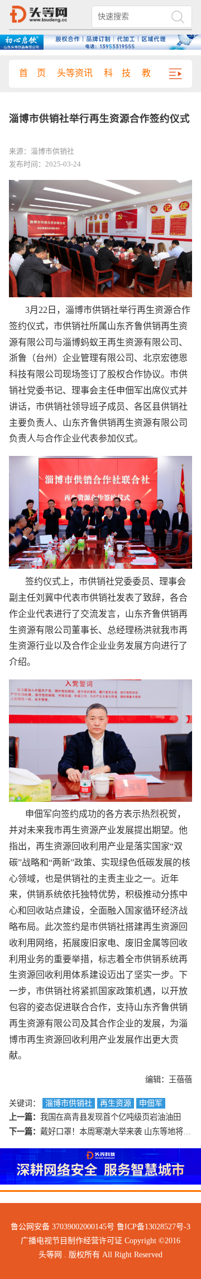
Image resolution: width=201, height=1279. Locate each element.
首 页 (32, 73)
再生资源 (115, 1103)
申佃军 (150, 1103)
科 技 (117, 73)
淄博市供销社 (68, 1103)
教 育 (155, 73)
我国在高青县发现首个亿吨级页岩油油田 (110, 1116)
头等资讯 (75, 73)
